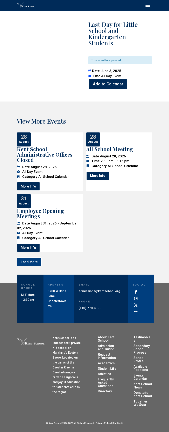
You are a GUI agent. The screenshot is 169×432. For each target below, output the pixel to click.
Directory (105, 391)
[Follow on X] (136, 305)
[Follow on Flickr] (136, 311)
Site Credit (118, 423)
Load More (29, 262)
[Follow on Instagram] (136, 298)
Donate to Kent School (143, 394)
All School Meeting (109, 149)
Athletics (104, 374)
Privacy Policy (103, 423)
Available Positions (141, 368)
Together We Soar (140, 403)
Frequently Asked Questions (106, 382)
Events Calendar (140, 377)
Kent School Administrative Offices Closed (45, 154)
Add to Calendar (108, 83)
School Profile (139, 359)
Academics (106, 363)
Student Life (107, 369)
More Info (28, 186)
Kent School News (143, 385)
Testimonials (142, 338)
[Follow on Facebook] (136, 292)
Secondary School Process (142, 349)
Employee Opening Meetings (40, 213)
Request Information (107, 356)
